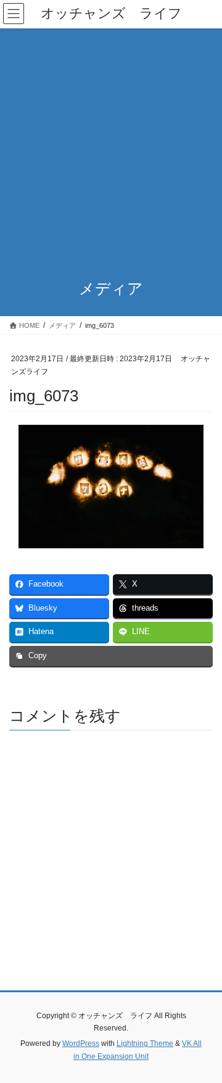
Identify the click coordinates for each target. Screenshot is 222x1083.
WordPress (80, 1043)
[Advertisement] (111, 146)
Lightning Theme (145, 1043)
